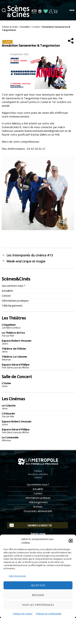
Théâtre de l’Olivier (14, 350)
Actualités (7, 290)
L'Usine (6, 384)
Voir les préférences (38, 604)
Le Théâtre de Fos (13, 334)
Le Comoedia (10, 439)
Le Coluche (8, 407)
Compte (51, 11)
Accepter (38, 585)
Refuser (38, 595)
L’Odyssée (8, 415)
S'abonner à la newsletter (40, 525)
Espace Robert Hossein (16, 342)
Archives (38, 506)
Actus (34, 11)
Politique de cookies (22, 613)
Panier (56, 11)
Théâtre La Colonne (14, 358)
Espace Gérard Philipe (15, 366)
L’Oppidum (11, 326)
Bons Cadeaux (40, 11)
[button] (70, 541)
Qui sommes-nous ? (13, 285)
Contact (6, 295)
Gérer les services (17, 575)
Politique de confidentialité (48, 613)
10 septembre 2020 (19, 54)
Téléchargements (12, 305)
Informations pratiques (15, 300)
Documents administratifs (38, 511)
